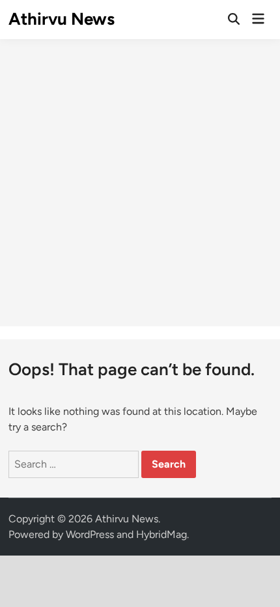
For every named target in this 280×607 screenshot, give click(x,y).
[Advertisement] (140, 183)
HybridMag (161, 534)
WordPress (90, 534)
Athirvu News (61, 18)
